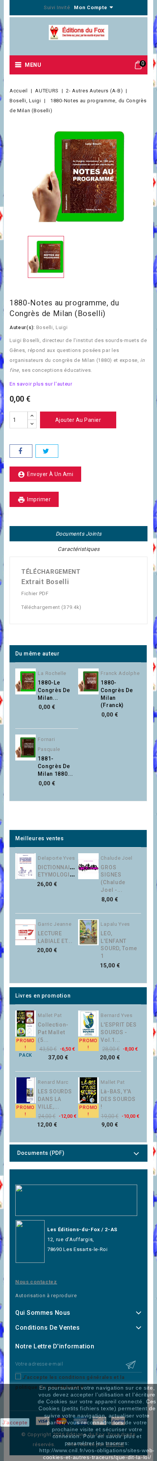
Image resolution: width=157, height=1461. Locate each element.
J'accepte (14, 1422)
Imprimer (34, 500)
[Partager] (21, 451)
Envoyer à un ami (45, 474)
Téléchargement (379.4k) (51, 607)
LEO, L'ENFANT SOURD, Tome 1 (119, 944)
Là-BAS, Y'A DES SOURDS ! (118, 1099)
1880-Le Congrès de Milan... (54, 690)
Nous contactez (36, 1282)
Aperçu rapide (82, 675)
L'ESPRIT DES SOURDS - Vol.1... (118, 1032)
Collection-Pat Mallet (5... (53, 1032)
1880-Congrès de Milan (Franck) (117, 694)
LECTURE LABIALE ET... (55, 937)
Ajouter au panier (78, 420)
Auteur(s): (22, 327)
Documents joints (79, 534)
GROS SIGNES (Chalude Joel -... (113, 878)
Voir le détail (82, 691)
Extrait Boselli (45, 582)
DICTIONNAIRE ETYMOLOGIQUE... (62, 871)
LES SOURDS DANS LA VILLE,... (55, 1099)
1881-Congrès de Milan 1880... (55, 766)
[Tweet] (47, 451)
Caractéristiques (78, 549)
